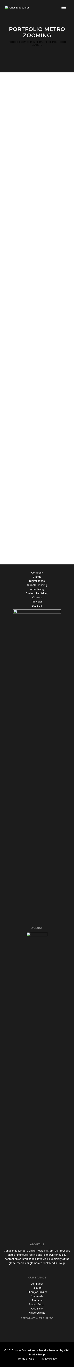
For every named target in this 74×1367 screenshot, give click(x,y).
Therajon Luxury (37, 1292)
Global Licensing (37, 585)
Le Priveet (37, 1283)
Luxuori (37, 1287)
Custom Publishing (37, 593)
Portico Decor (37, 1304)
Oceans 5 (37, 1308)
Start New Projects (35, 550)
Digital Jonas (37, 580)
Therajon (37, 1300)
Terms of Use (25, 1358)
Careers (37, 597)
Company (37, 572)
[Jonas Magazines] (17, 7)
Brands (37, 576)
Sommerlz (37, 1296)
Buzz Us (37, 605)
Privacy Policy (48, 1358)
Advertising (37, 589)
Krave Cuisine (37, 1312)
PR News (37, 601)
